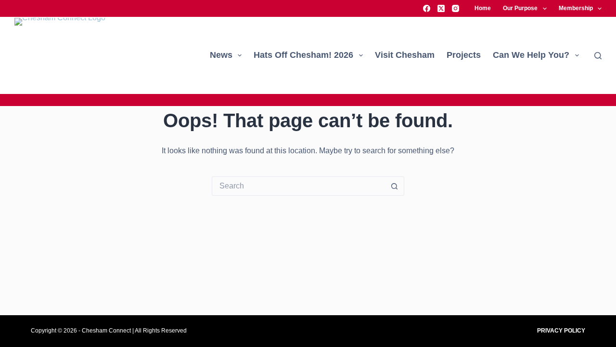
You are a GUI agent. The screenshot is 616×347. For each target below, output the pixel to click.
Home (483, 8)
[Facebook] (426, 8)
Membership (576, 8)
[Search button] (394, 186)
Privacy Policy (561, 330)
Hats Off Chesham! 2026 (303, 55)
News (221, 55)
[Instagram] (455, 8)
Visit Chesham (405, 55)
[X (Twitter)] (441, 8)
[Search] (598, 55)
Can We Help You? (531, 55)
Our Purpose (520, 8)
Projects (464, 55)
